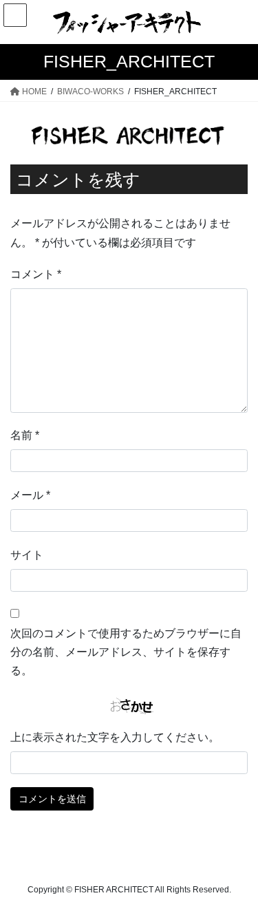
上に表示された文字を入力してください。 (114, 737)
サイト (26, 555)
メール (30, 495)
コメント (35, 274)
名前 (24, 435)
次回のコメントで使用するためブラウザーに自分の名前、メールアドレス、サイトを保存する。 (125, 652)
